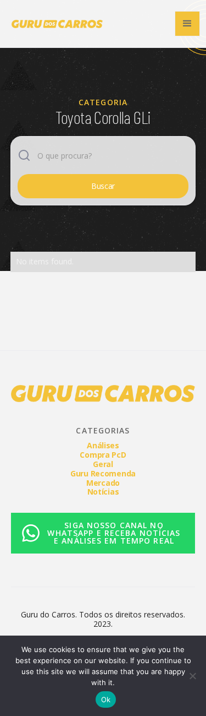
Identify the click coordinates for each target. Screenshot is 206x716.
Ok (106, 699)
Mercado (103, 483)
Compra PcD (103, 454)
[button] (187, 23)
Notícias (103, 491)
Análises (103, 445)
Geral (103, 464)
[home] (54, 24)
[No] (192, 675)
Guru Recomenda (103, 473)
